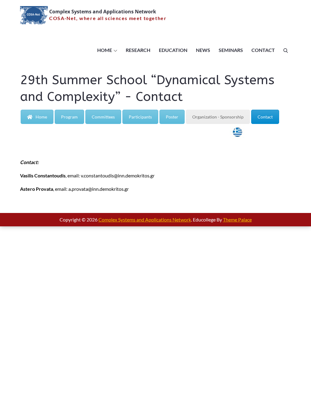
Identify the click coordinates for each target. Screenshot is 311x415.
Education (173, 50)
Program (69, 116)
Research (138, 50)
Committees (103, 116)
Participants (140, 116)
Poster (172, 116)
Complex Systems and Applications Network (102, 11)
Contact (263, 50)
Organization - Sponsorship (218, 116)
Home (104, 50)
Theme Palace (237, 219)
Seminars (231, 50)
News (203, 50)
